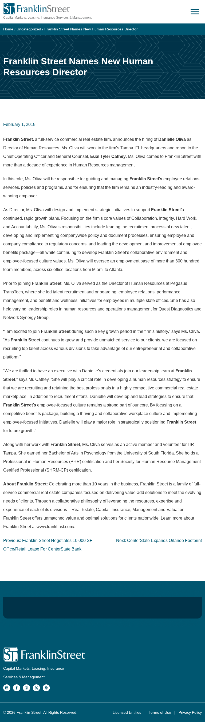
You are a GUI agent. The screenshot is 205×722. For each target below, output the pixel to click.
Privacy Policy (190, 712)
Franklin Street (29, 712)
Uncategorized (29, 29)
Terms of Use (160, 712)
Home (8, 29)
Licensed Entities (127, 712)
